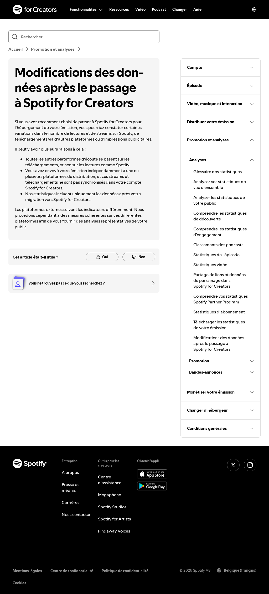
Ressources (119, 9)
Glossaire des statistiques (217, 171)
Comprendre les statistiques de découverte (220, 216)
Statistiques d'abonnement (219, 312)
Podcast (159, 9)
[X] (233, 465)
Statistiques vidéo (210, 264)
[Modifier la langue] (254, 9)
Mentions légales (27, 571)
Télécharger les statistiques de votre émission (219, 324)
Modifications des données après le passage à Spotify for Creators (218, 343)
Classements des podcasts (218, 244)
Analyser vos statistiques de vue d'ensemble (219, 184)
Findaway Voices (114, 531)
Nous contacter (76, 514)
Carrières (70, 502)
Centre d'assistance (109, 479)
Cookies (19, 583)
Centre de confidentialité (71, 571)
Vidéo (140, 9)
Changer (179, 9)
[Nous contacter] (151, 283)
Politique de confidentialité (125, 571)
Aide (197, 9)
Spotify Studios (112, 507)
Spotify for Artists (114, 519)
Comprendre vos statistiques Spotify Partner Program (220, 299)
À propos (70, 472)
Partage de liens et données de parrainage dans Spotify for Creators (219, 280)
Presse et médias (70, 487)
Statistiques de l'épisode (216, 254)
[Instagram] (250, 465)
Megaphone (109, 495)
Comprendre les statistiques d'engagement (220, 231)
